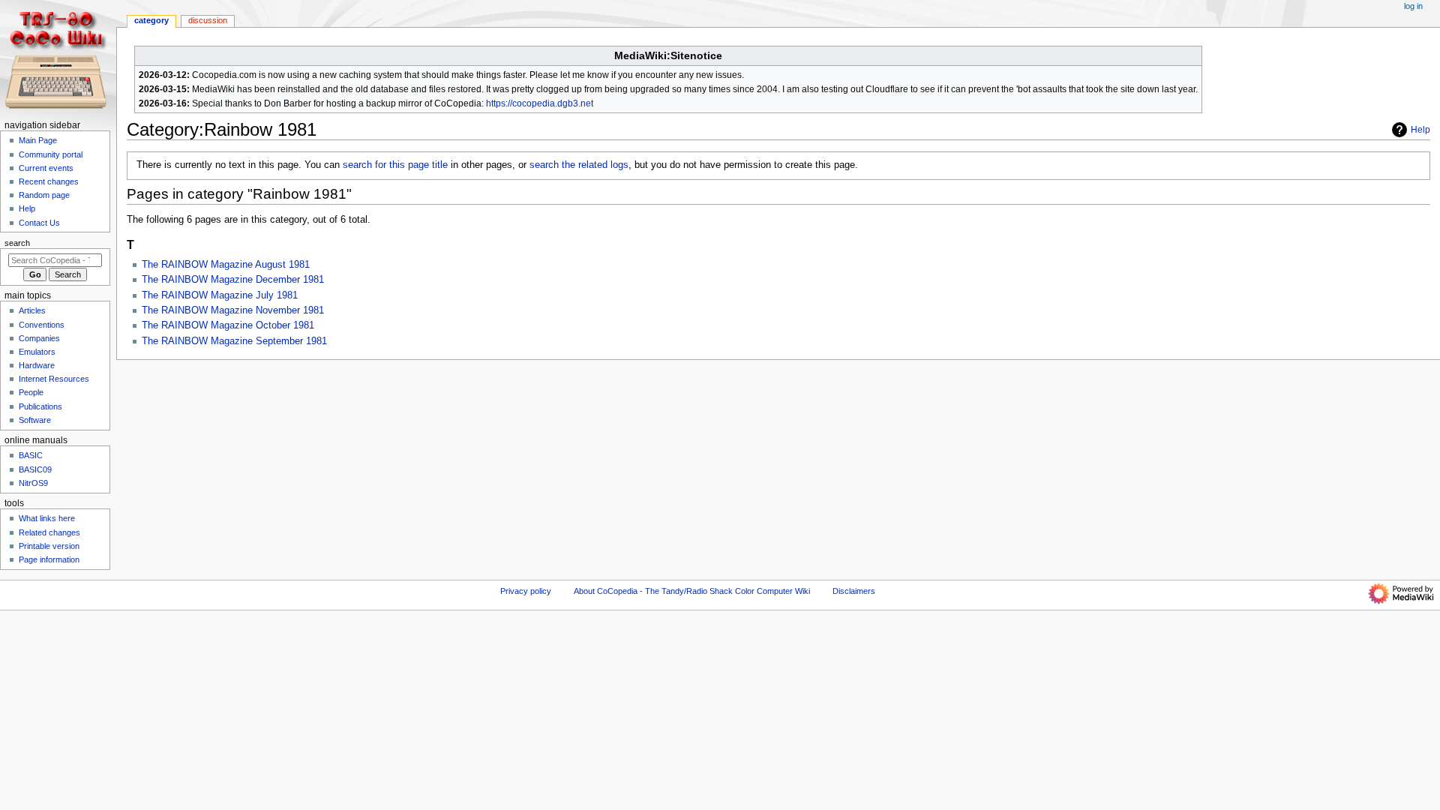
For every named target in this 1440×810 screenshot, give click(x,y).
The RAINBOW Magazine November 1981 (233, 310)
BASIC (31, 455)
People (31, 392)
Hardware (37, 365)
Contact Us (39, 222)
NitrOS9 (33, 483)
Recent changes (49, 181)
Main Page (38, 140)
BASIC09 (35, 469)
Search (17, 243)
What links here (47, 518)
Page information (49, 559)
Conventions (41, 324)
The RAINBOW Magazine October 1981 (228, 325)
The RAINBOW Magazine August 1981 (226, 265)
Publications (40, 406)
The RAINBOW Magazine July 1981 (220, 295)
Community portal (50, 154)
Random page (44, 195)
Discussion (207, 20)
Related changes (49, 532)
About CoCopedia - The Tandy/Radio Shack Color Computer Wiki (692, 591)
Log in (1413, 6)
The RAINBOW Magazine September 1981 (234, 341)
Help (1420, 129)
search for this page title (395, 165)
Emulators (37, 351)
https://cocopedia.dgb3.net (539, 103)
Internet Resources (54, 378)
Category (151, 20)
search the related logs (579, 165)
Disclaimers (853, 591)
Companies (39, 338)
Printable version (49, 546)
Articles (32, 310)
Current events (46, 168)
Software (35, 420)
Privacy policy (525, 591)
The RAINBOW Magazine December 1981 (233, 279)
